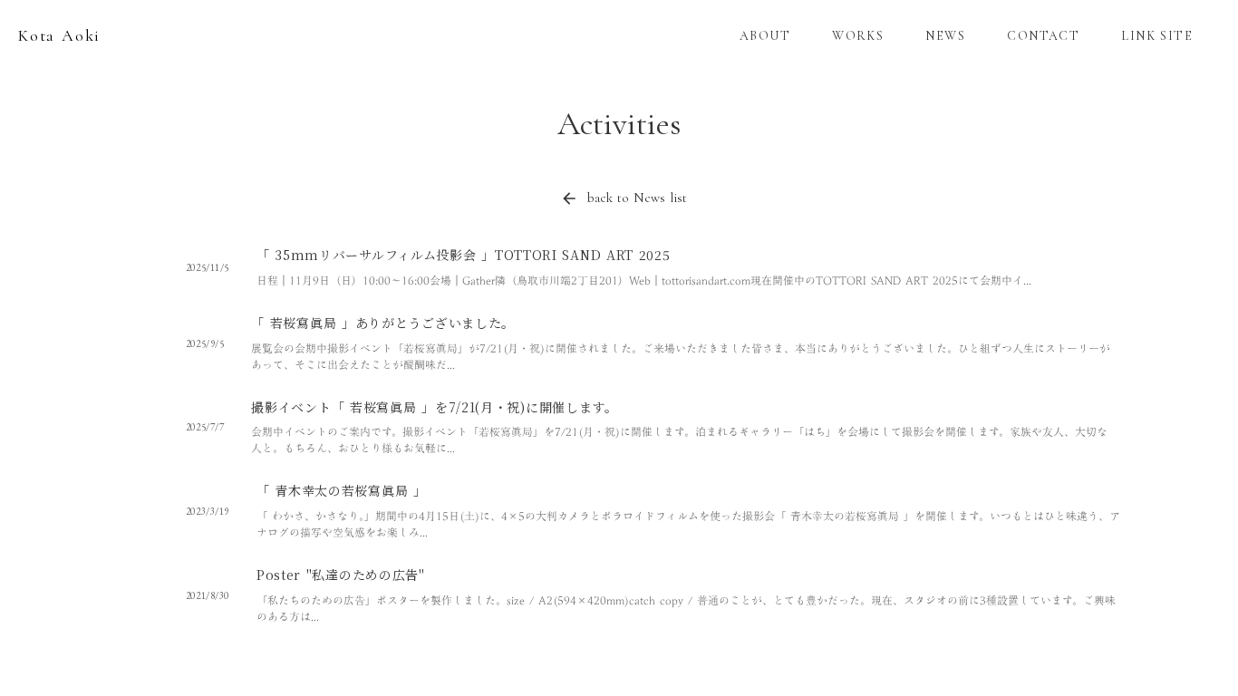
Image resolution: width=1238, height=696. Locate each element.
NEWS (945, 36)
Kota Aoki (59, 35)
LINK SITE (1157, 36)
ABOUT (765, 36)
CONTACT (1043, 36)
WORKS (858, 36)
